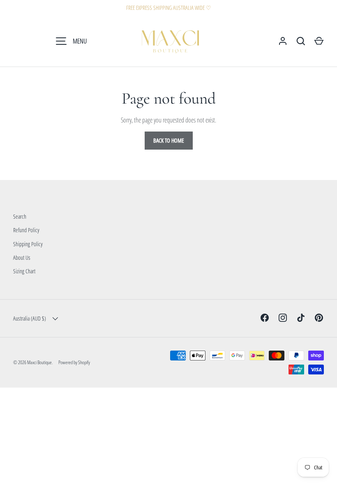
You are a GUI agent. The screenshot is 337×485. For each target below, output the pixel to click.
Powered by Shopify (74, 362)
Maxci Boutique (39, 362)
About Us (21, 257)
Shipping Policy (28, 244)
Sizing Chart (24, 271)
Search (19, 216)
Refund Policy (26, 230)
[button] (319, 41)
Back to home (168, 140)
